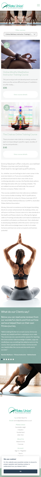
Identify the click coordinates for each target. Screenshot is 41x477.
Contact (20, 456)
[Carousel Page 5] (11, 359)
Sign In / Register (20, 451)
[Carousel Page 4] (8, 359)
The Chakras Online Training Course (20, 134)
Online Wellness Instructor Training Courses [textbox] (20, 34)
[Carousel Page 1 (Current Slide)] (1, 359)
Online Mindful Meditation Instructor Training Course (16, 73)
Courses (20, 444)
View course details (20, 94)
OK (20, 471)
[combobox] (20, 34)
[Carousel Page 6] (13, 359)
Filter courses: (20, 30)
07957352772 (22, 418)
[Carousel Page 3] (6, 359)
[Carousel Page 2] (4, 359)
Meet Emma (20, 441)
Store (21, 453)
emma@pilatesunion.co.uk (23, 420)
